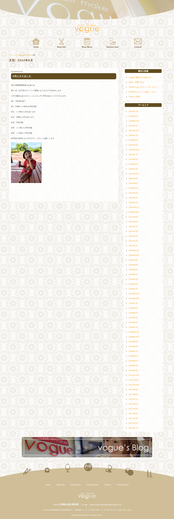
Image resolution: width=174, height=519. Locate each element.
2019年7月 (133, 303)
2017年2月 (133, 423)
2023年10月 (134, 150)
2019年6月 (133, 308)
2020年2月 (133, 284)
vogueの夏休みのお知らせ (140, 77)
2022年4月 (133, 193)
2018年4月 (133, 365)
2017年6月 (133, 404)
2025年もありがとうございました (143, 87)
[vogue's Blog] (87, 457)
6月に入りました (22, 76)
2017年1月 (133, 428)
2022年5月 (133, 188)
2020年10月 (134, 255)
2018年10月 (134, 337)
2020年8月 (133, 265)
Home (36, 47)
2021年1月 (133, 246)
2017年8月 (133, 394)
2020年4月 (133, 274)
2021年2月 (133, 241)
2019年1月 (133, 327)
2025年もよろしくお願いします (142, 92)
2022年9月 (133, 178)
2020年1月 (133, 289)
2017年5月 (133, 409)
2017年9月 (133, 389)
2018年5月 (133, 361)
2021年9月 (133, 217)
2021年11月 (134, 207)
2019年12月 (134, 294)
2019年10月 (134, 298)
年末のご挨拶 (134, 97)
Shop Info (61, 47)
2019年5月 (133, 313)
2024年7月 (133, 135)
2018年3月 (133, 370)
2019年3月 (133, 322)
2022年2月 (133, 198)
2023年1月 (133, 169)
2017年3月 (133, 418)
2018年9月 (133, 341)
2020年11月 (134, 250)
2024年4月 (133, 145)
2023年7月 (133, 154)
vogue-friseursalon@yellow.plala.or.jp (105, 505)
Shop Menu (87, 47)
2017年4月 (133, 413)
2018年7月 (133, 351)
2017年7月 (133, 399)
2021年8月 (133, 222)
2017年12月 (134, 375)
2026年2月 (133, 116)
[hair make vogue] (87, 498)
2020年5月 (133, 270)
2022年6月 (133, 183)
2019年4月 (133, 317)
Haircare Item (112, 47)
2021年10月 (134, 212)
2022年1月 (133, 202)
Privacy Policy (123, 485)
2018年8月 (133, 346)
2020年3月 (133, 279)
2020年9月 (133, 260)
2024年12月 (134, 130)
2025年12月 (134, 121)
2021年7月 (133, 226)
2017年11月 (134, 380)
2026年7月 (133, 111)
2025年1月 (133, 126)
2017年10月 (134, 385)
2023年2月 (133, 164)
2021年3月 (133, 236)
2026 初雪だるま (137, 82)
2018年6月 (133, 356)
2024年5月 (133, 140)
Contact (138, 47)
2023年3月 (133, 159)
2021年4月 (133, 231)
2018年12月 (134, 332)
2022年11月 (134, 174)
